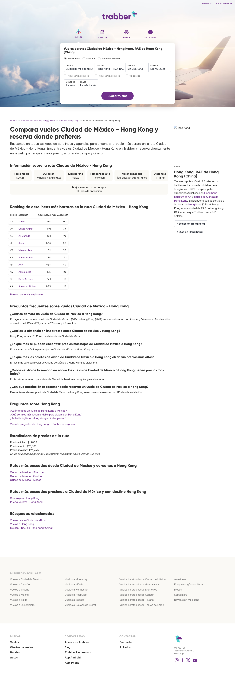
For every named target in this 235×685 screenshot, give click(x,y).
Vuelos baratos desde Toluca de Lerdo (141, 605)
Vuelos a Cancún (20, 584)
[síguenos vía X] (188, 661)
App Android (73, 657)
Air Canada (24, 236)
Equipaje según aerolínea (188, 584)
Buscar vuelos (117, 96)
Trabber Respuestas (78, 652)
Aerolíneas (180, 579)
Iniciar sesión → (224, 3)
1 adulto (70, 85)
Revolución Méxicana (186, 599)
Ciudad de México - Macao (25, 479)
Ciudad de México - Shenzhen (27, 472)
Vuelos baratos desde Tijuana (136, 599)
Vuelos (14, 642)
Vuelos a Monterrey (76, 579)
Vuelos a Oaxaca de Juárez (81, 605)
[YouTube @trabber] (194, 661)
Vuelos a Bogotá (74, 599)
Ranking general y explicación (27, 294)
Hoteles (15, 652)
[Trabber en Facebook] (182, 661)
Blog (67, 647)
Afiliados (125, 647)
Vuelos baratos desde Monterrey (138, 589)
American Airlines (27, 286)
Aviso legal (179, 653)
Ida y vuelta (74, 58)
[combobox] (79, 67)
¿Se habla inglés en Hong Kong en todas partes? (38, 418)
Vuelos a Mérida (74, 584)
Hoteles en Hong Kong (191, 223)
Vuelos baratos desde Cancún (136, 594)
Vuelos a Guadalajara (22, 605)
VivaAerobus (25, 250)
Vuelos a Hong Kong (22, 524)
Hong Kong (194, 204)
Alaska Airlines (26, 257)
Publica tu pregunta (64, 424)
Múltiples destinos (111, 58)
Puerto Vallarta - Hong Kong (26, 502)
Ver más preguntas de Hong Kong (29, 424)
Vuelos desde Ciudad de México (28, 520)
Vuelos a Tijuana (19, 589)
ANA (21, 264)
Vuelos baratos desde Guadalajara (139, 584)
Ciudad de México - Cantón (26, 476)
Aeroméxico (25, 271)
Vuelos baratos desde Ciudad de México (142, 579)
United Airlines (26, 228)
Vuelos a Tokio (18, 599)
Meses (178, 589)
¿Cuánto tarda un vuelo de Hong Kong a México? (38, 410)
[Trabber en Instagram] (176, 661)
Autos (14, 657)
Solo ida (90, 58)
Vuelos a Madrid (19, 594)
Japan (22, 243)
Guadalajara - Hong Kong (24, 498)
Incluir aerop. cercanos (78, 76)
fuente (177, 166)
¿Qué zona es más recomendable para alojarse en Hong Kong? (46, 414)
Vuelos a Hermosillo (76, 589)
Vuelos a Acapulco (76, 594)
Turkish (22, 221)
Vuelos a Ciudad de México (26, 579)
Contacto (125, 642)
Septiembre (180, 594)
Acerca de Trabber (77, 642)
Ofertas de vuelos (21, 647)
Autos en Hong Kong (190, 232)
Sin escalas (134, 76)
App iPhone (72, 662)
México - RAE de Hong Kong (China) (31, 527)
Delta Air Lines (26, 279)
